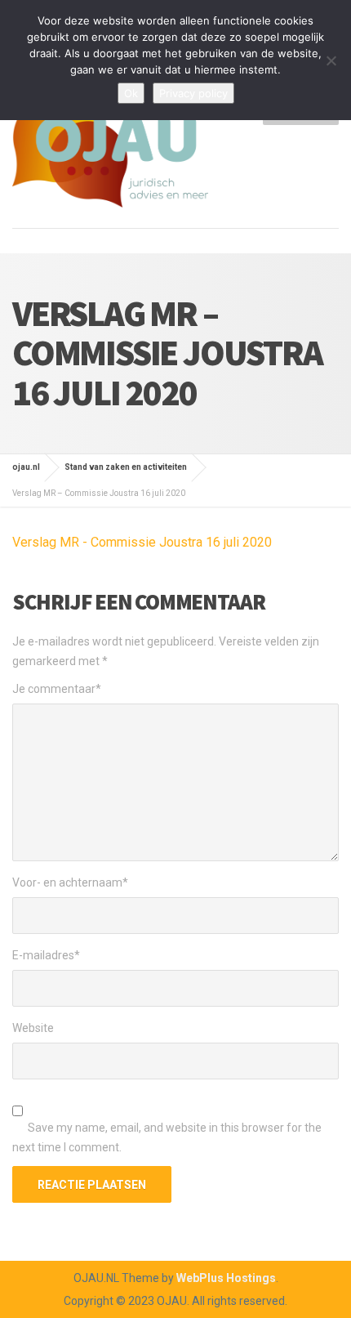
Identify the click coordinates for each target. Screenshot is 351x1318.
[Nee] (330, 60)
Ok (131, 93)
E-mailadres (46, 955)
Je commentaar (56, 688)
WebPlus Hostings (226, 1277)
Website (33, 1027)
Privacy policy (193, 93)
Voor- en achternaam (70, 882)
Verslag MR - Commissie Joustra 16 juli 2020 (142, 542)
